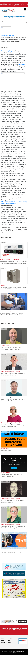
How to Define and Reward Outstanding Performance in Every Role (12, 425)
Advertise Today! (6, 450)
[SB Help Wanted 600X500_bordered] (14, 588)
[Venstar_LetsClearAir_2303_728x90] (14, 621)
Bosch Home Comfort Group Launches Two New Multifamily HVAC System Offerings (13, 288)
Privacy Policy (23, 645)
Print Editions (4, 645)
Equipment (8, 35)
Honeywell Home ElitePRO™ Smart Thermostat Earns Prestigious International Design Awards (13, 262)
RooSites (17, 652)
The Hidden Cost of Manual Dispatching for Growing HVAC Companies (13, 374)
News (2, 640)
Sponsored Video (5, 472)
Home (2, 638)
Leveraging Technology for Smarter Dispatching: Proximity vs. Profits (11, 348)
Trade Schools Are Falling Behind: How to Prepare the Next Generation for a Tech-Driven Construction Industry (13, 400)
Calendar (10, 638)
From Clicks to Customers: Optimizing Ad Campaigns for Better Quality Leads (13, 527)
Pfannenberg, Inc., (6, 51)
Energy (3, 35)
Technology (8, 259)
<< (7, 229)
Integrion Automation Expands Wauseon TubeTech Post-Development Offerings (11, 314)
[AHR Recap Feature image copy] (14, 569)
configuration (22, 64)
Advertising (17, 645)
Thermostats (16, 259)
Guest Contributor (5, 371)
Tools (12, 35)
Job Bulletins (11, 645)
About (9, 640)
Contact (9, 642)
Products (2, 259)
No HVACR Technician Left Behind (11, 552)
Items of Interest (5, 345)
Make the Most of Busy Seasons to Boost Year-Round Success (12, 501)
